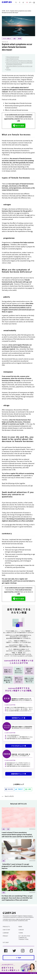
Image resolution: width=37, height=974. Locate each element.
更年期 (19, 38)
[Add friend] (18, 125)
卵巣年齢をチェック (17, 774)
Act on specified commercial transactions (24, 937)
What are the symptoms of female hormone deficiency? (19, 60)
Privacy (5, 936)
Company (6, 933)
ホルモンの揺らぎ (7, 38)
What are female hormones (12, 57)
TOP (19, 957)
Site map (6, 942)
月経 (8, 829)
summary (8, 69)
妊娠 (14, 38)
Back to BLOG (9, 796)
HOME (3, 11)
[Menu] (34, 2)
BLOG (7, 11)
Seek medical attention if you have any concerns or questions (19, 66)
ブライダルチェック (17, 746)
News (20, 926)
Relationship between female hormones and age (17, 485)
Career (21, 930)
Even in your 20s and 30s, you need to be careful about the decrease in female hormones (19, 63)
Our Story (6, 930)
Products (6, 926)
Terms (20, 933)
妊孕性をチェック (17, 718)
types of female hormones (12, 59)
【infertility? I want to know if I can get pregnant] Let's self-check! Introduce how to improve (17, 866)
